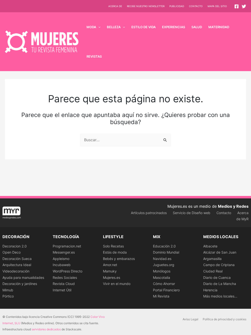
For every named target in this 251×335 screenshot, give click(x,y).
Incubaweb (62, 265)
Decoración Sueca (17, 259)
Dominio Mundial (166, 252)
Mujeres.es (111, 277)
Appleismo (61, 259)
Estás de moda (115, 252)
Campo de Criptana (219, 265)
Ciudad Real (213, 271)
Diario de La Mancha (219, 284)
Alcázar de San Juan (219, 252)
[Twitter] (244, 6)
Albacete (210, 246)
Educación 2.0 (164, 246)
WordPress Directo (67, 271)
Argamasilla (212, 259)
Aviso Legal (190, 319)
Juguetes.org (163, 265)
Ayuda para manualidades (23, 277)
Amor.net (110, 265)
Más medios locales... (220, 296)
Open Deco (11, 252)
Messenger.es (64, 252)
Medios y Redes (233, 206)
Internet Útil (62, 290)
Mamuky (110, 271)
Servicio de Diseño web (191, 213)
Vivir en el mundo (116, 284)
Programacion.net (67, 246)
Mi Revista (161, 296)
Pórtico (8, 296)
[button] (98, 27)
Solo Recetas (113, 246)
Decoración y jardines (19, 284)
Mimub (7, 290)
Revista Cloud (64, 284)
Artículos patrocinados (149, 213)
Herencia (210, 290)
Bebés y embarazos (119, 259)
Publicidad (176, 6)
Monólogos (161, 271)
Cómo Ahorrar (164, 284)
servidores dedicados (46, 329)
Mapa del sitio (217, 6)
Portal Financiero (166, 290)
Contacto (196, 6)
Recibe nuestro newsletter (145, 6)
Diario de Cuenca (217, 277)
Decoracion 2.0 (14, 246)
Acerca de (115, 6)
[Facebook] (236, 6)
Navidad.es (162, 259)
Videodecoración (15, 271)
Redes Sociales (65, 277)
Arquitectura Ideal (16, 265)
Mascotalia (161, 277)
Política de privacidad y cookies (224, 319)
